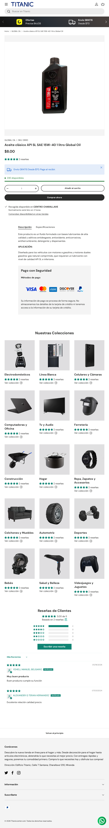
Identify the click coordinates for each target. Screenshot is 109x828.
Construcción (14, 479)
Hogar (43, 479)
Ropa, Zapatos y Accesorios (85, 480)
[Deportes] (89, 513)
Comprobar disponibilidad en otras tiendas (28, 214)
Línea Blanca (47, 374)
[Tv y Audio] (54, 405)
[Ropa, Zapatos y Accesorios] (89, 459)
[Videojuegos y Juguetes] (89, 564)
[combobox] (54, 11)
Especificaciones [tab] (45, 227)
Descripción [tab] (25, 227)
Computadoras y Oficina (16, 426)
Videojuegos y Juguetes (83, 585)
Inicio (7, 31)
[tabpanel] (54, 247)
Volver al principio (54, 733)
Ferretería (81, 425)
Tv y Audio (46, 425)
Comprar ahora (54, 197)
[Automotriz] (54, 513)
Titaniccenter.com (18, 821)
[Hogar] (54, 459)
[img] (13, 665)
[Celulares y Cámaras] (89, 355)
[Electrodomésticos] (20, 355)
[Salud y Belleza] (54, 564)
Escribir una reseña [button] (54, 646)
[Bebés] (20, 564)
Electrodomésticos (17, 374)
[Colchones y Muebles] (20, 513)
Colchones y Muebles (19, 533)
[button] (103, 4)
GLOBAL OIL (16, 31)
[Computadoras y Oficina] (20, 405)
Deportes (80, 533)
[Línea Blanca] (54, 355)
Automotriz (46, 533)
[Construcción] (20, 459)
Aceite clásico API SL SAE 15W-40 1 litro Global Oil (43, 31)
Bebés (9, 583)
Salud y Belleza (49, 583)
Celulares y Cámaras (88, 374)
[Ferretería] (89, 405)
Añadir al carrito (73, 188)
